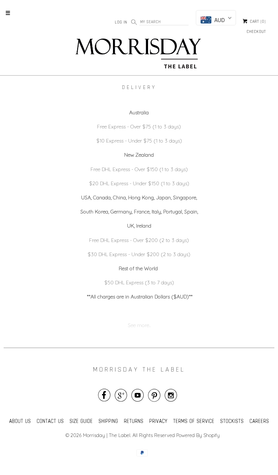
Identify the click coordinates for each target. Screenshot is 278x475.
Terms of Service (193, 421)
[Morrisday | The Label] (139, 55)
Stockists (232, 421)
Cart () (257, 21)
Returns (133, 421)
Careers (259, 421)
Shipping (108, 421)
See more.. (139, 325)
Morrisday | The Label (106, 435)
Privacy (158, 421)
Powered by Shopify (198, 435)
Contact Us (50, 421)
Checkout (256, 31)
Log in (121, 22)
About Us (20, 421)
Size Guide (81, 421)
